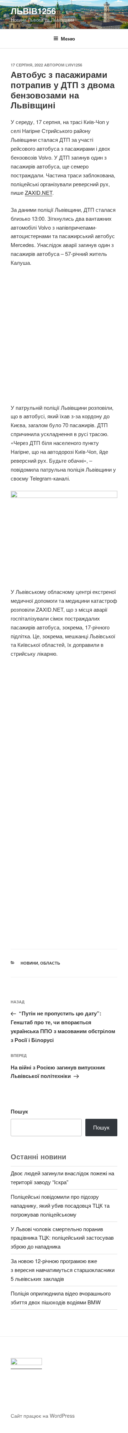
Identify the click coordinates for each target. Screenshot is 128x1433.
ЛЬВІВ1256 (33, 11)
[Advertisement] (64, 339)
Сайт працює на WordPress (43, 1415)
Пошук (19, 1111)
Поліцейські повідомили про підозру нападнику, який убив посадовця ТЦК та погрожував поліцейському (60, 1205)
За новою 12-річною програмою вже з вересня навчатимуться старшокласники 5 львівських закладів (62, 1269)
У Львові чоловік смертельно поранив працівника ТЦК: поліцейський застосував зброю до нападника (62, 1237)
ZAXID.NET (38, 192)
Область (50, 963)
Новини (29, 963)
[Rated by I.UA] (26, 1363)
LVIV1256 (73, 65)
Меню (68, 38)
